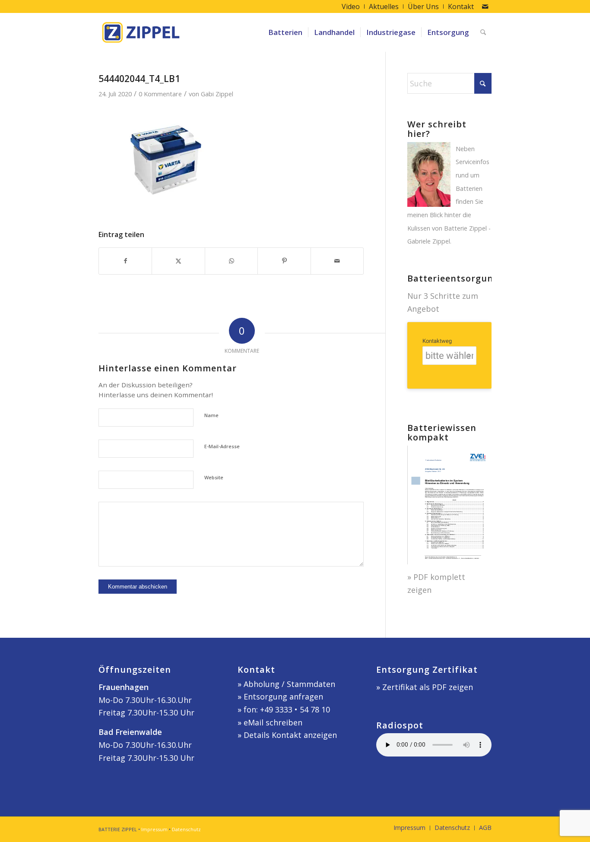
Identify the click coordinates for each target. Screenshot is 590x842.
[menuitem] (351, 6)
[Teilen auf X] (178, 261)
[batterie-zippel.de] (140, 32)
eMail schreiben (273, 722)
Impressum (154, 829)
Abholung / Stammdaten (289, 684)
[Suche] (483, 32)
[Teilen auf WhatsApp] (231, 261)
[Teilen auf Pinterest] (284, 261)
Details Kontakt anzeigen (290, 735)
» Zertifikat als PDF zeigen (424, 687)
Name (211, 415)
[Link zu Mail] (485, 6)
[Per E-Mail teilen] (337, 261)
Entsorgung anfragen (283, 696)
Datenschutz (186, 829)
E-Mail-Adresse (222, 446)
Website (213, 477)
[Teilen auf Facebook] (125, 261)
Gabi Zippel (217, 93)
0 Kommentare (160, 93)
